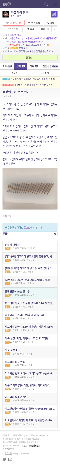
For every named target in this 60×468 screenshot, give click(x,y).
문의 (25, 445)
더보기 (52, 51)
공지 (20, 66)
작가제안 (54, 14)
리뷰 (34, 66)
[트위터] (4, 459)
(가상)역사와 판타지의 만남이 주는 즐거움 (27, 84)
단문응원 (50, 66)
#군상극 (14, 38)
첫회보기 (30, 57)
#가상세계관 (24, 38)
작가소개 (45, 29)
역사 (19, 35)
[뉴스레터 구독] (10, 459)
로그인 (27, 227)
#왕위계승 (16, 41)
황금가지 (8, 453)
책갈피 (14, 72)
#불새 (24, 41)
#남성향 (31, 41)
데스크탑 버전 (8, 448)
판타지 (13, 35)
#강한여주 (34, 38)
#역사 (42, 38)
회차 (6, 66)
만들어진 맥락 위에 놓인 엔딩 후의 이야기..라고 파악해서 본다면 (31, 79)
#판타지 (49, 38)
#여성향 (39, 41)
